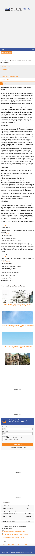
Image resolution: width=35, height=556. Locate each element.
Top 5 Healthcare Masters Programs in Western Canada (13, 531)
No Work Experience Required (11, 439)
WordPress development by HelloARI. (26, 552)
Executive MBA (5, 79)
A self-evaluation (6, 234)
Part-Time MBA (5, 73)
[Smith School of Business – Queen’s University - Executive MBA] (17, 338)
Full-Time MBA (5, 69)
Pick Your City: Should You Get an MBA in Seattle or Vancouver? (15, 534)
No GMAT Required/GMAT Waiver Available (14, 437)
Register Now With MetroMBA (11, 83)
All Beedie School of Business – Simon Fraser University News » (18, 544)
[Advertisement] (17, 29)
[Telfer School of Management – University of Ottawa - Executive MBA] (17, 317)
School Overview (6, 66)
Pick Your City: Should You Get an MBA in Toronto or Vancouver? (16, 540)
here (13, 195)
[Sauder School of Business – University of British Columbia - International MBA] (17, 296)
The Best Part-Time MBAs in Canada (9, 542)
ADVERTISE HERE (17, 389)
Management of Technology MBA (10, 76)
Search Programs (6, 52)
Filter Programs (17, 444)
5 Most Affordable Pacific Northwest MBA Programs (13, 537)
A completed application (7, 225)
